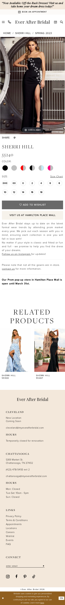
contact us (8, 269)
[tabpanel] (32, 85)
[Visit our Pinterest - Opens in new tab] (25, 576)
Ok (61, 598)
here (42, 602)
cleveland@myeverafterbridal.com (25, 428)
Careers (10, 532)
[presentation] (15, 350)
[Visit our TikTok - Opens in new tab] (33, 576)
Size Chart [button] (56, 176)
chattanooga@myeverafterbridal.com (26, 476)
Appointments (14, 524)
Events (10, 540)
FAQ (8, 544)
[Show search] (62, 22)
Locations (11, 528)
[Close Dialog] (3, 598)
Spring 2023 (43, 33)
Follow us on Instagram (16, 254)
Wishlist (10, 536)
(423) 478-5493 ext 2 (18, 469)
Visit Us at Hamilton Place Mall (33, 215)
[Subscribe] (43, 566)
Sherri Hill (23, 33)
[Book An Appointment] (56, 22)
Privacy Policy (13, 516)
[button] (3, 22)
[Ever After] (32, 22)
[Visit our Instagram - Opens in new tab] (8, 576)
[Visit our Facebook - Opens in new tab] (16, 576)
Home (7, 33)
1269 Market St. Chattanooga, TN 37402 (19, 461)
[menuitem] (3, 22)
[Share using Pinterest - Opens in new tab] (15, 137)
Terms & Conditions (17, 520)
